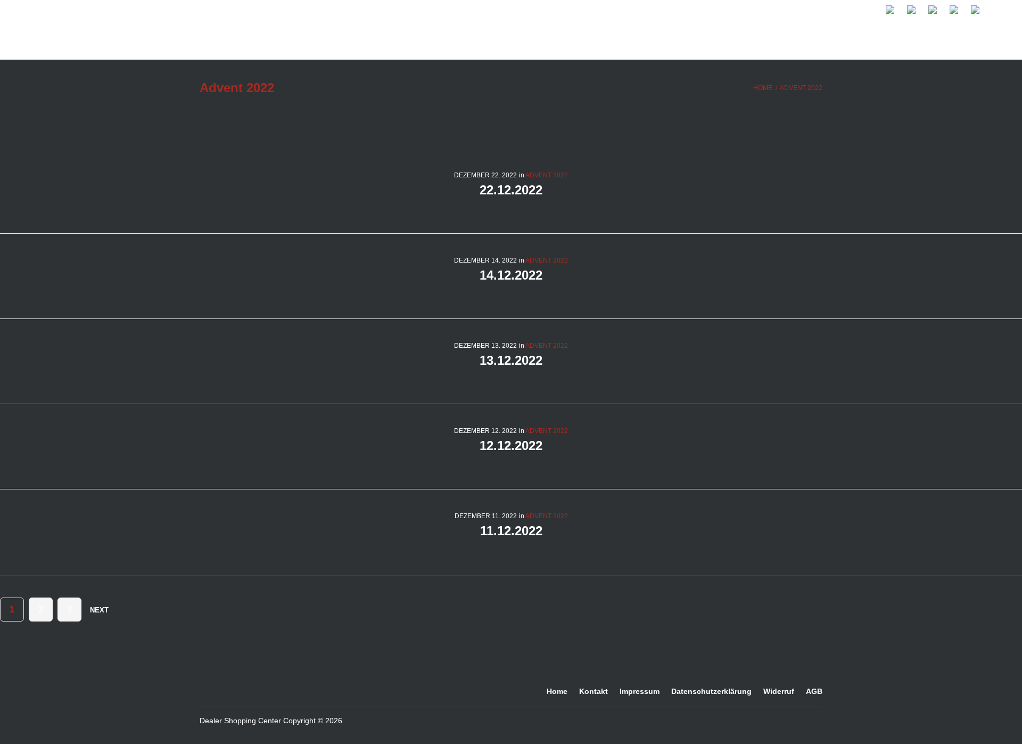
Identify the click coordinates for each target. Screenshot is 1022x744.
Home (762, 88)
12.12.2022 (511, 445)
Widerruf (778, 692)
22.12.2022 (511, 190)
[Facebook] (652, 720)
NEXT (100, 610)
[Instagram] (684, 720)
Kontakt (593, 692)
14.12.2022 (511, 275)
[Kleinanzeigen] (742, 720)
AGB (814, 692)
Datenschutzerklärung (711, 692)
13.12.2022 (511, 360)
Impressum (640, 692)
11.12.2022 (511, 531)
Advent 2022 (546, 175)
